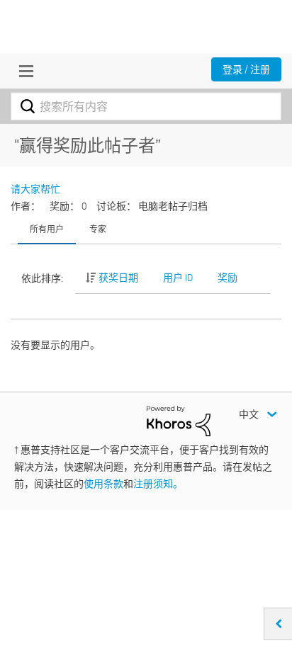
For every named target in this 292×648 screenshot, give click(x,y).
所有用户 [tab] (47, 228)
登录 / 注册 (246, 69)
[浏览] (23, 71)
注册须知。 (158, 483)
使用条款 (103, 483)
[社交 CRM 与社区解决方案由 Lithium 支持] (178, 420)
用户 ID (178, 277)
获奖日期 (118, 277)
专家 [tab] (97, 228)
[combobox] (146, 106)
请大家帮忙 (35, 189)
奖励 (227, 277)
